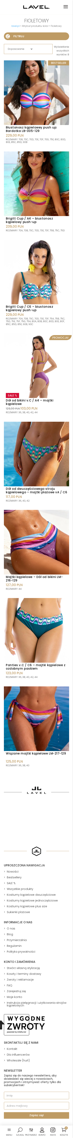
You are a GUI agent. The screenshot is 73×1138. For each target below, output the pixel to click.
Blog (10, 934)
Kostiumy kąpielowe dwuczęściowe (31, 895)
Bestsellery (14, 877)
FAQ (9, 985)
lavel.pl (15, 26)
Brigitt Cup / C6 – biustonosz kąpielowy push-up (29, 308)
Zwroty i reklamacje (20, 980)
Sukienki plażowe (18, 912)
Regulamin (14, 946)
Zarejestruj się (16, 991)
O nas (11, 928)
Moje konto (14, 997)
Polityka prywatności (21, 952)
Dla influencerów (18, 1055)
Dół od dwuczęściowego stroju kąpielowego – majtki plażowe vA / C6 (36, 490)
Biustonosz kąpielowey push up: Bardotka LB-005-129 (31, 129)
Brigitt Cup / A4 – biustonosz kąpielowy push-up (29, 220)
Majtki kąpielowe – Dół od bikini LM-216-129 (34, 578)
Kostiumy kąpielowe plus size (27, 906)
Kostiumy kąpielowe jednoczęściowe (32, 900)
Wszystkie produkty (20, 889)
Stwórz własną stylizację (23, 968)
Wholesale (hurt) (18, 1060)
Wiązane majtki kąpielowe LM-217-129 (36, 753)
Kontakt (12, 1049)
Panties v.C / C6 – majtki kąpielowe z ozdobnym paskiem (36, 667)
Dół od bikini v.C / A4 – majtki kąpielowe (29, 402)
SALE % (11, 883)
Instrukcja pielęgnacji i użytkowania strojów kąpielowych (36, 1004)
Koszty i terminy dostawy (24, 974)
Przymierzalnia (17, 940)
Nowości (12, 872)
